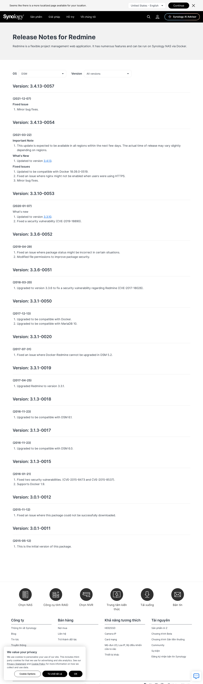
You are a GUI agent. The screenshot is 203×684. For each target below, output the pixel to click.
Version (76, 73)
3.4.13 (47, 160)
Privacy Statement (16, 663)
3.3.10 (47, 216)
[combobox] (147, 6)
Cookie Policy (38, 663)
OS (15, 73)
